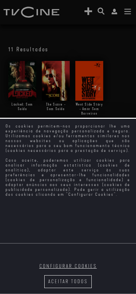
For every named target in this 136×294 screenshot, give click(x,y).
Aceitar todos (68, 282)
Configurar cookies (68, 266)
